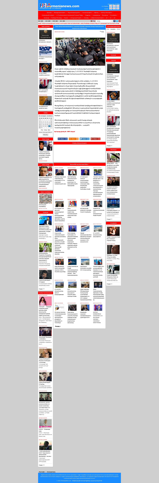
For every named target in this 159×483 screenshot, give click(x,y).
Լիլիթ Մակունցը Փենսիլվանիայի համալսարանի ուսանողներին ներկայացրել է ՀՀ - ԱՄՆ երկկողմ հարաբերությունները (86, 294)
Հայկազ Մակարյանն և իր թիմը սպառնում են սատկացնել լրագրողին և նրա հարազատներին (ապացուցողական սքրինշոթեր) (45, 182)
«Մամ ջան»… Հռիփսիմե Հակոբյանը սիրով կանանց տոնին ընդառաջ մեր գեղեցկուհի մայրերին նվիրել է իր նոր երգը (45, 311)
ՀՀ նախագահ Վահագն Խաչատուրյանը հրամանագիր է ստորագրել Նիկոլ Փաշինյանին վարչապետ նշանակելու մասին (85, 183)
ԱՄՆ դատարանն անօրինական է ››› (43, 90)
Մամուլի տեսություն (106, 12)
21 (49, 124)
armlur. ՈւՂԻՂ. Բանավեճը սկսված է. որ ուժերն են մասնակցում (113, 210)
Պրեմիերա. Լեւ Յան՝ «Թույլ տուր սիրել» (112, 256)
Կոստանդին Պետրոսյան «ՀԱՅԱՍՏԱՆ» (45, 338)
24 (41, 126)
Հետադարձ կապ (51, 472)
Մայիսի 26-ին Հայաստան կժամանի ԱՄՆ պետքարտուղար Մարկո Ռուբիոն (98, 212)
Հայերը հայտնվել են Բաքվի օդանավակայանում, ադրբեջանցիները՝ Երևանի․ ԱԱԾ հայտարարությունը (72, 271)
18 (43, 124)
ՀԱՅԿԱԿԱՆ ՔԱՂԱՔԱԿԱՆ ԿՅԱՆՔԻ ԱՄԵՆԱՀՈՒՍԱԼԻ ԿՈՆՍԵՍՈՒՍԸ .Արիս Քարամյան (113, 47)
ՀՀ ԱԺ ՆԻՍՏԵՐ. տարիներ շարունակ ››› (44, 74)
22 (51, 124)
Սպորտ (66, 18)
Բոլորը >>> (42, 289)
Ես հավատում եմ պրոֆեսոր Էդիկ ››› (43, 107)
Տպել (102, 31)
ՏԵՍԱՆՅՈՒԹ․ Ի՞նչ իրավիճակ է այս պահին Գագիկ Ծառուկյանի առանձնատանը (113, 166)
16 (39, 124)
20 (47, 124)
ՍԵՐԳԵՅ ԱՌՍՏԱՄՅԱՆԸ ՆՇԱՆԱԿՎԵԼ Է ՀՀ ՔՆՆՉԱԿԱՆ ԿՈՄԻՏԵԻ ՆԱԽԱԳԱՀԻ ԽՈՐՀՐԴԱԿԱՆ (98, 317)
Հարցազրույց (96, 15)
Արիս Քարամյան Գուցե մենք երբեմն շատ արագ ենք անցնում (113, 84)
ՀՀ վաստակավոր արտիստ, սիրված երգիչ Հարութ (45, 284)
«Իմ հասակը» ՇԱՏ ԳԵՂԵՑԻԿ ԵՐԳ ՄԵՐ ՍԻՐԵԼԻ (43, 365)
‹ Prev (41, 130)
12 (45, 123)
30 (39, 127)
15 (51, 123)
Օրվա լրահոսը (45, 26)
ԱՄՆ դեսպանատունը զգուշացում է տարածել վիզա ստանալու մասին (71, 293)
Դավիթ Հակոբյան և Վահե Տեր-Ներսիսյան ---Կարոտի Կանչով (113, 238)
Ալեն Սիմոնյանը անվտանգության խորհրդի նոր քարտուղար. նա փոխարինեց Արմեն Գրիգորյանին (72, 181)
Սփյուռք (96, 12)
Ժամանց (86, 18)
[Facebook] (114, 21)
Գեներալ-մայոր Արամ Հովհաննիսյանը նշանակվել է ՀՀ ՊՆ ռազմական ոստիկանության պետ (60, 180)
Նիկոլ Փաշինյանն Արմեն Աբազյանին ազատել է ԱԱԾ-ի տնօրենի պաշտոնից (60, 269)
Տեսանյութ (105, 15)
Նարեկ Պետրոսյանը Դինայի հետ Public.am (112, 276)
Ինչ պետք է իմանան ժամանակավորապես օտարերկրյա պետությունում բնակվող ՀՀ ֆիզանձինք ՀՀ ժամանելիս (60, 317)
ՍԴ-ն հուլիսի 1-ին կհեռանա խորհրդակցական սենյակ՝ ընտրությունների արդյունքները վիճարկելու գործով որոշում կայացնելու (60, 214)
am (107, 18)
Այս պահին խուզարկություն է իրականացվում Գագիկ (113, 171)
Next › (49, 130)
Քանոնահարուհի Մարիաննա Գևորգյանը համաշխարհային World (44, 263)
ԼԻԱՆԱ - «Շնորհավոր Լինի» (44, 430)
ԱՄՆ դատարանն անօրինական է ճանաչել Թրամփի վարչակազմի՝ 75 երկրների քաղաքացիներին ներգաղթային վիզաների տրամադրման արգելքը (113, 132)
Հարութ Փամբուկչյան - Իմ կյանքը (45, 383)
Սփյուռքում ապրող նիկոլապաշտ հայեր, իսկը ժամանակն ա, (45, 236)
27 (47, 126)
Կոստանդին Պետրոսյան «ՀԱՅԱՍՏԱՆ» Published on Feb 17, (45, 342)
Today (45, 130)
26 (45, 126)
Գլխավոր (49, 12)
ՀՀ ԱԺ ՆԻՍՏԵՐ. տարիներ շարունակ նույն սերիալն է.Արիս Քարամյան (113, 104)
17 (41, 124)
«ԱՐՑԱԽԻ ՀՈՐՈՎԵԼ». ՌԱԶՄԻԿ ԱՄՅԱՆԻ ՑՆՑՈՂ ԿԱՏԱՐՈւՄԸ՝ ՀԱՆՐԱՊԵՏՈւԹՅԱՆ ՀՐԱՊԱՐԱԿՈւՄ (112, 190)
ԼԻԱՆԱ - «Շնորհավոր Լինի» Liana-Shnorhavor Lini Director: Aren (45, 434)
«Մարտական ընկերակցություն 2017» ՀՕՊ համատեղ (44, 459)
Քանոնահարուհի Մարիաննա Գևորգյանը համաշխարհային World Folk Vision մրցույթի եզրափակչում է (45, 257)
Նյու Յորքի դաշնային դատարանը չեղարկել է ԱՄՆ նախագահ (112, 140)
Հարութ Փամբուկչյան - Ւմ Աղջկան (45, 281)
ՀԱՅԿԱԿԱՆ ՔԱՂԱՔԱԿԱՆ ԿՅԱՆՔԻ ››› (45, 41)
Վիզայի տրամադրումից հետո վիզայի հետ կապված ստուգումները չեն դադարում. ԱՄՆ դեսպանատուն (85, 237)
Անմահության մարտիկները (42, 205)
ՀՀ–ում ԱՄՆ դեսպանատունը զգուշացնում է (97, 234)
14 (49, 123)
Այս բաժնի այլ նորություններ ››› (79, 164)
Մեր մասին (42, 472)
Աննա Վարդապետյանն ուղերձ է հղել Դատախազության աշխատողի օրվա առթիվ (72, 213)
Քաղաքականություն (59, 12)
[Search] (111, 21)
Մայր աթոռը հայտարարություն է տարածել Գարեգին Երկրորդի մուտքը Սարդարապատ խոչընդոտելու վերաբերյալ (72, 317)
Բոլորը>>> (109, 145)
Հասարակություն (87, 12)
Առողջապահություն (75, 18)
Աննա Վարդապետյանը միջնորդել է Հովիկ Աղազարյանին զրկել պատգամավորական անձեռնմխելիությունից (98, 294)
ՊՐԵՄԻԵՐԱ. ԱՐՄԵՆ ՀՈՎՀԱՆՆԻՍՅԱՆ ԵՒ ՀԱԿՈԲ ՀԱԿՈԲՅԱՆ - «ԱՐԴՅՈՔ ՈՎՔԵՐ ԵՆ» (44, 405)
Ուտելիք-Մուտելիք (56, 18)
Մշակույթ (46, 18)
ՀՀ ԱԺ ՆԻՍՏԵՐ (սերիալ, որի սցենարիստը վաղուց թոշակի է (113, 110)
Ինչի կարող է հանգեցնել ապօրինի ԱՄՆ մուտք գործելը (85, 268)
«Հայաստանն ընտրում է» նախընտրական (113, 214)
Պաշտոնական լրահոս (74, 12)
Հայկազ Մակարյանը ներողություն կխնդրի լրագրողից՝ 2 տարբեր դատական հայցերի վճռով (44, 155)
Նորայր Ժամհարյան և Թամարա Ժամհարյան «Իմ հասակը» (44, 360)
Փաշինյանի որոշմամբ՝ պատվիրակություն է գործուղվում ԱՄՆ (85, 315)
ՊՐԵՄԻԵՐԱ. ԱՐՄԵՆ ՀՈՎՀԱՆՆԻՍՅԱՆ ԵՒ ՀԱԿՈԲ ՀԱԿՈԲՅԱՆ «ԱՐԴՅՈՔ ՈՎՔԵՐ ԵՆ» (45, 412)
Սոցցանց (87, 15)
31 (41, 127)
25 (43, 126)
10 (41, 123)
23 (39, 126)
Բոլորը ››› (58, 326)
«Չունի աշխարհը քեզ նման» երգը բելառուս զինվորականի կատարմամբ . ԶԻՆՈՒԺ (45, 453)
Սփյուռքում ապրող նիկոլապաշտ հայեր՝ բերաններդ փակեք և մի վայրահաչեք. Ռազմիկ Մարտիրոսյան (45, 230)
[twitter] (117, 21)
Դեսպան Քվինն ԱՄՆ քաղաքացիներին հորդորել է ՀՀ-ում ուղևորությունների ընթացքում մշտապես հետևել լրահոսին (98, 272)
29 (51, 126)
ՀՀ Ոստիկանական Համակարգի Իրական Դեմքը (69, 15)
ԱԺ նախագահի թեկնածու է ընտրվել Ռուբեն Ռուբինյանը (85, 210)
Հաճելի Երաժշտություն (97, 18)
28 (49, 126)
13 (47, 123)
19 (45, 124)
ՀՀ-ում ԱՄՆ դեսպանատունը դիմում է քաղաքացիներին (59, 292)
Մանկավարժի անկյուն (48, 15)
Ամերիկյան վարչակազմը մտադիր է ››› (45, 57)
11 (43, 123)
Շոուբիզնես (113, 15)
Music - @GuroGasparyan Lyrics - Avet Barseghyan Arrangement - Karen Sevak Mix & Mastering (45, 320)
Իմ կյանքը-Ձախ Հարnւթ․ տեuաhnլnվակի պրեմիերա (45, 386)
